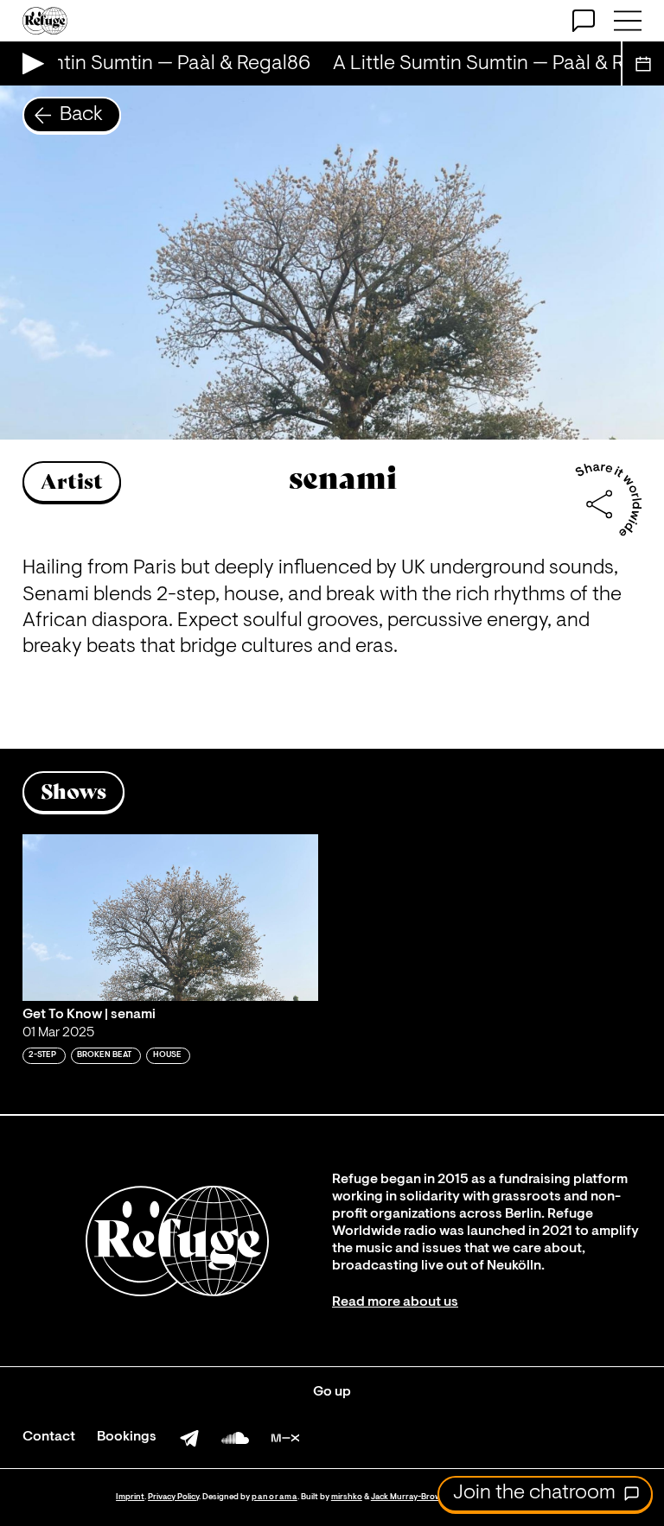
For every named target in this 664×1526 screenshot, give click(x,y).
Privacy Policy (173, 1497)
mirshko (346, 1497)
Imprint (130, 1497)
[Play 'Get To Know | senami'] (170, 917)
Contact (48, 1437)
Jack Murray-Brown (408, 1497)
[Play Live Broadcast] (29, 63)
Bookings (126, 1437)
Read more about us (395, 1302)
